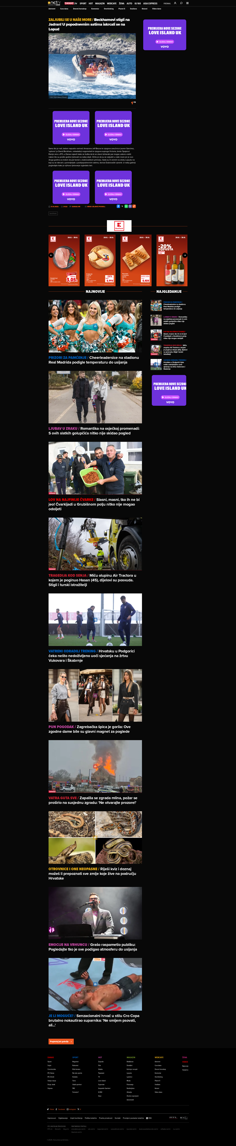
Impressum (52, 1118)
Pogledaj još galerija (59, 1041)
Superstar (101, 1084)
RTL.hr (50, 1129)
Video (185, 1061)
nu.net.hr (176, 1129)
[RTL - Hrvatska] (173, 1118)
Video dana (156, 8)
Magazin (100, 3)
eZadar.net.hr (166, 1129)
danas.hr (76, 207)
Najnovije (185, 1066)
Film (99, 1065)
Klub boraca (76, 1069)
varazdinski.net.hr (117, 1129)
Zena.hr (58, 1129)
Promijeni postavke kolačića (133, 1118)
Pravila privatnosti (105, 1118)
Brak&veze (130, 1061)
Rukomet (75, 1065)
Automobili (130, 1099)
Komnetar (95, 8)
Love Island (102, 1080)
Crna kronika (52, 1069)
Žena (121, 3)
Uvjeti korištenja (76, 1118)
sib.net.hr (91, 1129)
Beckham (53, 213)
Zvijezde (101, 1061)
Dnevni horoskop (79, 8)
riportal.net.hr (131, 1129)
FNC (73, 1088)
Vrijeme (50, 1088)
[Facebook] (118, 206)
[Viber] (130, 206)
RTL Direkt (51, 1077)
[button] (51, 255)
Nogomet (75, 1061)
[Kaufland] (118, 226)
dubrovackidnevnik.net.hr (148, 1129)
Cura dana (64, 8)
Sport (83, 3)
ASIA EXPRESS (150, 3)
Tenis (74, 1080)
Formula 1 (75, 1092)
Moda (128, 1080)
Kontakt (117, 1118)
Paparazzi (101, 1073)
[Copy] (134, 206)
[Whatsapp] (126, 206)
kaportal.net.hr (102, 1129)
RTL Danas (51, 1073)
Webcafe (112, 3)
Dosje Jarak (51, 1084)
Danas (51, 1057)
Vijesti (50, 1061)
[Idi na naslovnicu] (55, 6)
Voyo (99, 1096)
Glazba (100, 1069)
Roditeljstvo (130, 1088)
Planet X (121, 8)
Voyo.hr (66, 1129)
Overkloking (109, 8)
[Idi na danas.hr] (71, 3)
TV (99, 1077)
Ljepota (129, 1073)
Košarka (74, 1077)
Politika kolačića (91, 1118)
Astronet (52, 8)
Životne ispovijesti (133, 1096)
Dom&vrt (129, 1065)
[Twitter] (122, 206)
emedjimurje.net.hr (78, 1129)
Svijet (49, 1065)
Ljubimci (129, 1077)
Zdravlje (129, 1092)
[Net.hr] (184, 1118)
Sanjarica (185, 1070)
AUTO (129, 3)
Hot (91, 3)
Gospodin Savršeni (104, 1088)
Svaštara (133, 8)
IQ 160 (138, 3)
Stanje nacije (52, 1080)
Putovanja (130, 1084)
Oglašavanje (63, 1118)
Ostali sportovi (77, 1084)
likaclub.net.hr (76, 1132)
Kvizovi (144, 8)
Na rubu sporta (77, 1073)
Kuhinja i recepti (132, 1069)
